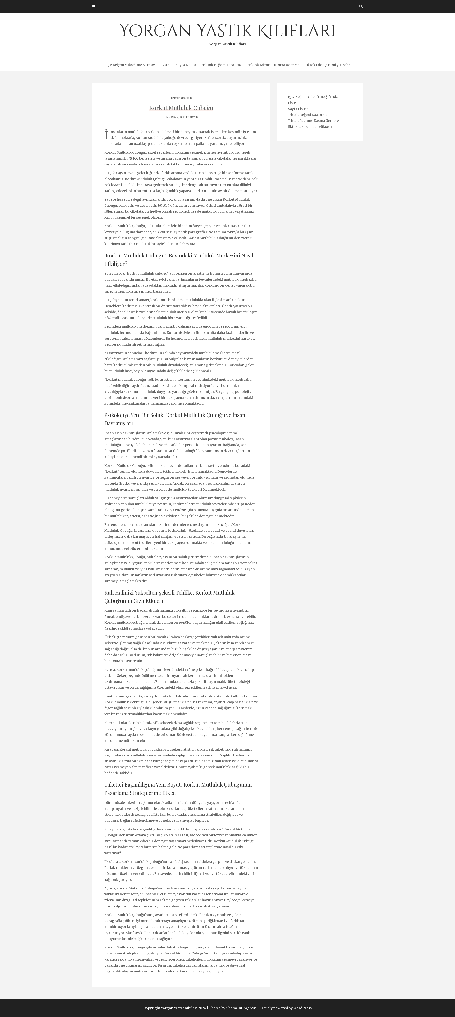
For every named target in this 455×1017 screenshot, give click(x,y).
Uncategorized (181, 98)
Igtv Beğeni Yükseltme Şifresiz (130, 65)
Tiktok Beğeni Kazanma (222, 65)
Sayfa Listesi (186, 65)
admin (194, 117)
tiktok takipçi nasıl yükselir (328, 65)
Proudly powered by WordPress (285, 1008)
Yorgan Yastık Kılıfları (227, 33)
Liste (165, 65)
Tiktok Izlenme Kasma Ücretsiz (273, 65)
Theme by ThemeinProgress (232, 1008)
